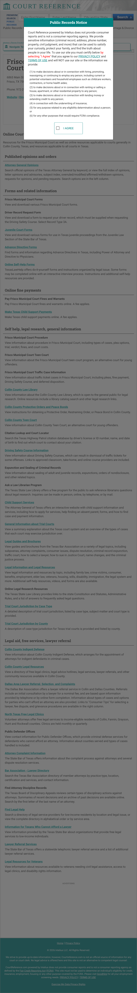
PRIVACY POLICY (89, 56)
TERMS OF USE (37, 60)
